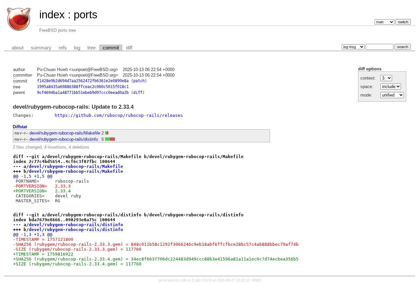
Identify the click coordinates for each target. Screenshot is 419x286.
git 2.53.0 (203, 280)
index (52, 15)
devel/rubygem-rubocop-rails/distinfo (63, 139)
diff (129, 47)
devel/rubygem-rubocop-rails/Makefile (64, 133)
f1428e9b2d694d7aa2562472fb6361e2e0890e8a (83, 81)
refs (63, 47)
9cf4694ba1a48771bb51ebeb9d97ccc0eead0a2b (83, 92)
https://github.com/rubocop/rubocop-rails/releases (119, 115)
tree (91, 47)
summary (41, 47)
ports (86, 15)
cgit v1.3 (187, 280)
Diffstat (20, 126)
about (18, 47)
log (77, 47)
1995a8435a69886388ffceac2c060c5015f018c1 (83, 86)
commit (111, 47)
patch (139, 81)
